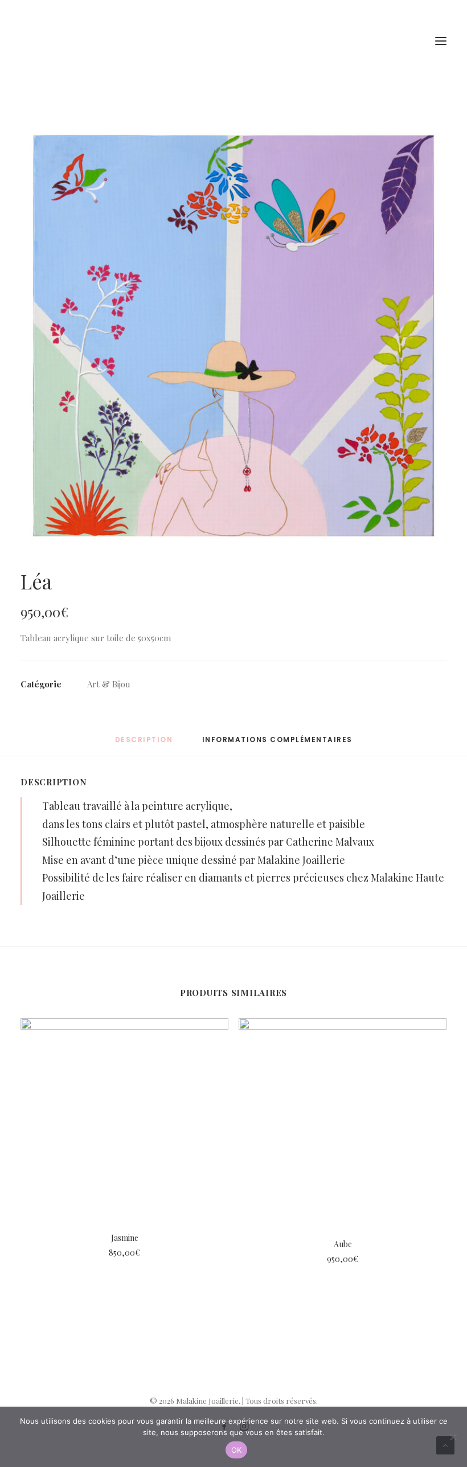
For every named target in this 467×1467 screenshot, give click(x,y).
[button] (233, 335)
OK (236, 1449)
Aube (343, 1244)
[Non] (452, 1437)
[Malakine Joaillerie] (85, 41)
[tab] (277, 744)
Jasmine (124, 1237)
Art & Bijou (108, 684)
